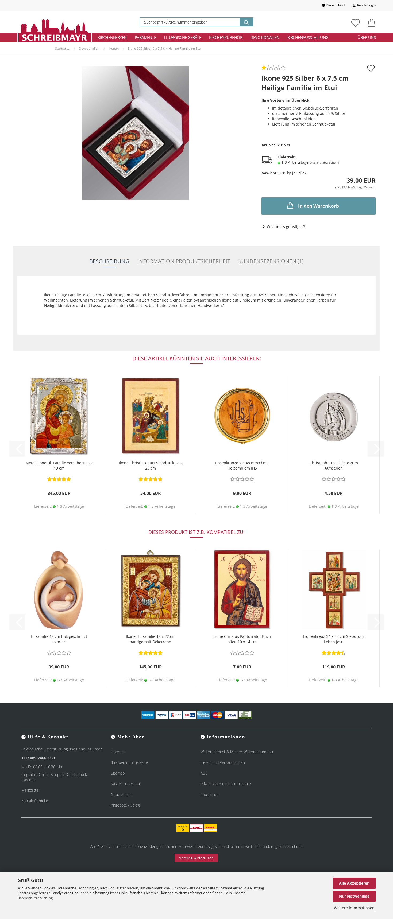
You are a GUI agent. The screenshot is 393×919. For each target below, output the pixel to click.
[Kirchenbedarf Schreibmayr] (54, 22)
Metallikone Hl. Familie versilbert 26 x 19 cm (59, 465)
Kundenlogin (366, 5)
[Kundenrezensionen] (273, 69)
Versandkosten (227, 846)
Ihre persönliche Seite (129, 762)
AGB (204, 773)
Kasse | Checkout (126, 783)
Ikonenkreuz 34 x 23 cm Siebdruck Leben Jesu (333, 639)
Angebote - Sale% (125, 805)
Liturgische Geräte (182, 37)
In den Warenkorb (318, 206)
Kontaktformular (34, 800)
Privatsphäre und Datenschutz (226, 783)
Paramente (145, 37)
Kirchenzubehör (225, 37)
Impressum (210, 794)
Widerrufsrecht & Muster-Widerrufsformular (237, 751)
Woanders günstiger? (286, 226)
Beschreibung (109, 261)
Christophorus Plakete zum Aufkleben (334, 465)
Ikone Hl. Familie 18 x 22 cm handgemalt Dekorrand (150, 639)
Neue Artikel (121, 794)
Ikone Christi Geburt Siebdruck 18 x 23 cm (150, 465)
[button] (372, 22)
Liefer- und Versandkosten (223, 762)
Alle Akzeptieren (354, 883)
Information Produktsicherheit (183, 261)
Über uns (366, 37)
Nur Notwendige (354, 896)
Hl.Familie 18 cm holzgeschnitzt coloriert (59, 639)
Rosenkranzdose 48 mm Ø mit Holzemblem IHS (242, 465)
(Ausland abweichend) (325, 163)
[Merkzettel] (356, 22)
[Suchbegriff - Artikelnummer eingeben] (246, 22)
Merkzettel (30, 790)
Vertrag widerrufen (196, 857)
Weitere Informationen (354, 907)
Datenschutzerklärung (35, 897)
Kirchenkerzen (112, 37)
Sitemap (118, 773)
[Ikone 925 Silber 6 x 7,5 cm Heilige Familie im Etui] (135, 132)
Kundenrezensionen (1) (271, 261)
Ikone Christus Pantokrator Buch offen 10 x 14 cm (242, 639)
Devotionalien (264, 37)
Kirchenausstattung (308, 37)
